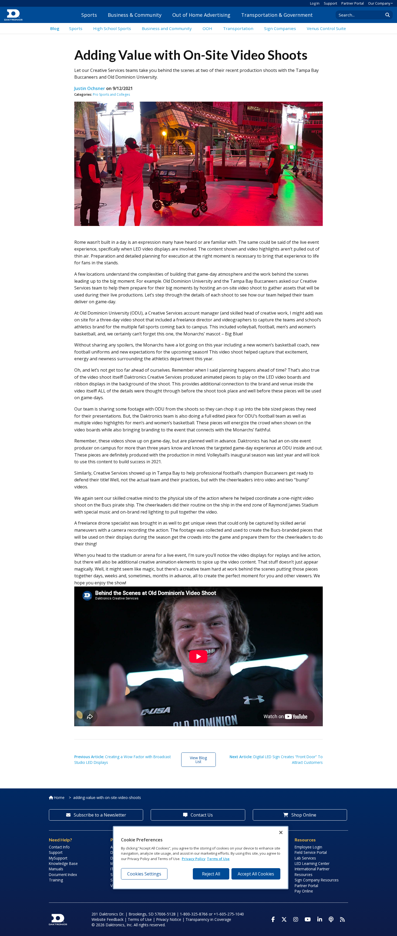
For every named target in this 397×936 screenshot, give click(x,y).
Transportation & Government (277, 15)
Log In (314, 3)
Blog (54, 28)
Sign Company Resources (317, 879)
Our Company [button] (379, 3)
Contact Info (59, 847)
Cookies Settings (144, 874)
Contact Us (201, 815)
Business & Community (135, 15)
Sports (89, 15)
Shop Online (303, 815)
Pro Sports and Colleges (111, 94)
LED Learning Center (312, 863)
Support (330, 3)
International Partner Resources (312, 871)
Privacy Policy (194, 858)
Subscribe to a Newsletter (99, 815)
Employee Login (308, 847)
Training (56, 879)
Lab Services (305, 858)
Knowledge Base (63, 863)
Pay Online (304, 891)
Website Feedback (107, 919)
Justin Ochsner (89, 88)
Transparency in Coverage (208, 919)
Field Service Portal (311, 852)
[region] (200, 857)
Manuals (56, 868)
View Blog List (198, 759)
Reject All (211, 874)
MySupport (58, 858)
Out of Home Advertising (201, 15)
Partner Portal (352, 3)
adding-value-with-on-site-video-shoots (107, 797)
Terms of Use (140, 919)
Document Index (63, 874)
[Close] (281, 832)
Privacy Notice (168, 919)
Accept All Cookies (256, 874)
